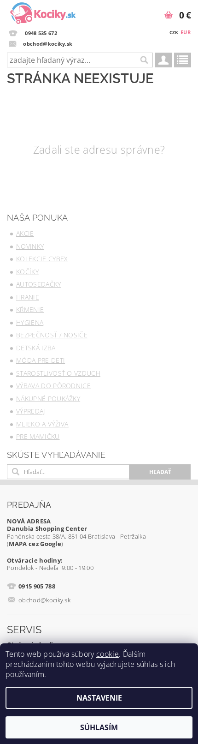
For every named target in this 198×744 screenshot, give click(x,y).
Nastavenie (99, 698)
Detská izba (36, 347)
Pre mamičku (38, 436)
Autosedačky (38, 284)
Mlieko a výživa (42, 424)
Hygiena (29, 322)
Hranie (27, 297)
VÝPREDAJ (30, 411)
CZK (174, 32)
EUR (186, 32)
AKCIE (25, 233)
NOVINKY (30, 246)
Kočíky (27, 271)
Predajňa (29, 505)
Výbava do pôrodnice (53, 385)
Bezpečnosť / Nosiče (51, 334)
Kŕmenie (30, 309)
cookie (107, 654)
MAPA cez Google (35, 544)
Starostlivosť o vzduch (58, 373)
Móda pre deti (40, 360)
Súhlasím (99, 727)
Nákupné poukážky (48, 398)
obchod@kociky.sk (44, 600)
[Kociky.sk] (43, 12)
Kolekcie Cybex (42, 258)
